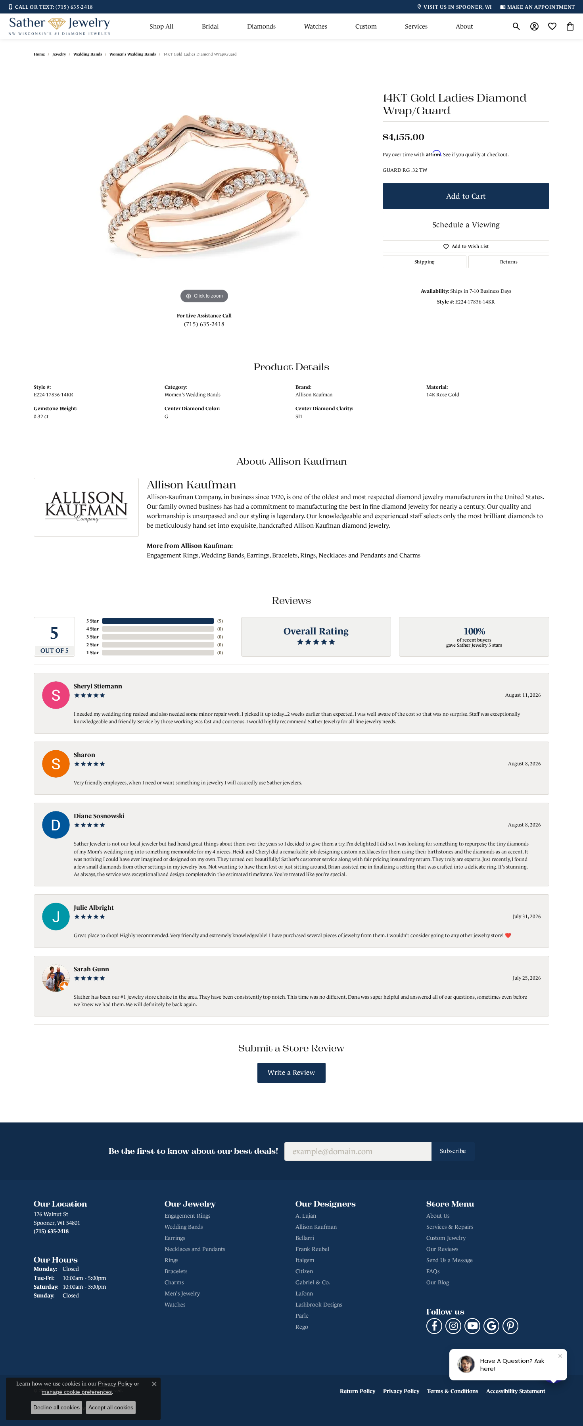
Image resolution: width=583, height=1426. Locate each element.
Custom (366, 26)
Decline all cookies (56, 1407)
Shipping (424, 262)
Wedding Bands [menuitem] (184, 1227)
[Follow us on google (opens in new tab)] (491, 1326)
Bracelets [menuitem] (176, 1271)
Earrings (258, 555)
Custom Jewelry (446, 1238)
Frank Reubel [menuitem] (312, 1249)
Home (39, 54)
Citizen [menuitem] (304, 1271)
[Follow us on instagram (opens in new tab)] (453, 1326)
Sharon (84, 754)
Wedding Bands (87, 54)
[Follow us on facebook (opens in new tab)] (434, 1326)
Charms (409, 555)
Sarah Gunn (91, 968)
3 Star (92, 637)
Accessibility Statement (515, 1391)
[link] (50, 6)
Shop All (162, 26)
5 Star (92, 621)
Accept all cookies (110, 1407)
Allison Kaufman (314, 395)
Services (416, 26)
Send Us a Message (449, 1260)
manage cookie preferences (77, 1392)
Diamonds (261, 26)
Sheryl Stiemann (98, 686)
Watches (315, 26)
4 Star (92, 629)
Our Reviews (442, 1249)
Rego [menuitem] (301, 1327)
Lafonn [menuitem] (304, 1293)
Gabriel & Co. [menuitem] (312, 1282)
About (464, 26)
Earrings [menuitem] (175, 1238)
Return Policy (357, 1391)
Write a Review (291, 1072)
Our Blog (437, 1282)
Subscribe (453, 1150)
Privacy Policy (401, 1391)
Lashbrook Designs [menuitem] (318, 1304)
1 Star (92, 652)
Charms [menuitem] (174, 1282)
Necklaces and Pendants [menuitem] (195, 1249)
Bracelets (284, 555)
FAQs (432, 1271)
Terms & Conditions (452, 1391)
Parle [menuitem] (302, 1316)
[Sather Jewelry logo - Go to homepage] (59, 26)
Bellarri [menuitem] (304, 1238)
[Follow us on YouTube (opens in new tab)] (472, 1326)
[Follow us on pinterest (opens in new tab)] (510, 1326)
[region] (204, 186)
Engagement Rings (172, 555)
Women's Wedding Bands (132, 54)
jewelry (59, 54)
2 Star (92, 645)
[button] (517, 27)
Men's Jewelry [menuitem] (182, 1293)
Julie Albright (94, 907)
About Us (437, 1216)
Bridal (210, 26)
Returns (509, 262)
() (220, 621)
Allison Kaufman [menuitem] (316, 1227)
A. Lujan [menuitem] (305, 1216)
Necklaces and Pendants (352, 555)
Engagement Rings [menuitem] (187, 1216)
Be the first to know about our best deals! (193, 1150)
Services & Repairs (449, 1227)
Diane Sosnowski (99, 815)
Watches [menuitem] (175, 1304)
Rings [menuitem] (171, 1260)
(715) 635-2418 (204, 324)
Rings (308, 555)
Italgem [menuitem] (305, 1260)
